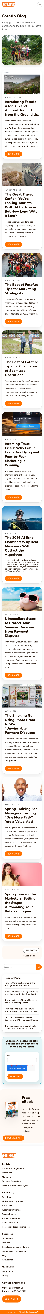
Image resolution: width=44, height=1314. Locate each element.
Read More (13, 154)
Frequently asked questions (14, 1251)
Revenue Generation (11, 1181)
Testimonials (8, 1238)
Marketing (6, 1177)
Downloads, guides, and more (15, 1247)
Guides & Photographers (13, 1168)
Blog (4, 1255)
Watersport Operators (12, 1210)
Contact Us (17, 1288)
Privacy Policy (24, 1312)
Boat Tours (7, 1197)
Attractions (7, 1205)
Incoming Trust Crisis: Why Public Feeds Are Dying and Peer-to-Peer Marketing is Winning (22, 454)
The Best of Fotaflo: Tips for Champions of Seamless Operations (21, 368)
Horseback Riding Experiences (16, 1227)
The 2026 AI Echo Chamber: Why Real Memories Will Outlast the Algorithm (21, 546)
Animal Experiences (11, 1218)
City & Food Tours (10, 1223)
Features (6, 1243)
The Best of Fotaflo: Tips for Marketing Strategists (21, 288)
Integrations (7, 1271)
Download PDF (13, 1138)
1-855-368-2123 (18, 1291)
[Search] (39, 967)
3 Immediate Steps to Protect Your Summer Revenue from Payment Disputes (20, 627)
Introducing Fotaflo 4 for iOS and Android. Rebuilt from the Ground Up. (22, 108)
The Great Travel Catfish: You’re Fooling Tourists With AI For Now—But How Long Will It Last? (21, 205)
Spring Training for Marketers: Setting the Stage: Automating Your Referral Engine (21, 903)
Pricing (5, 1276)
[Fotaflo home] (8, 5)
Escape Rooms (9, 1214)
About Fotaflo (8, 1260)
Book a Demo (12, 1299)
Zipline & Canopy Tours (12, 1201)
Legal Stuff (34, 1312)
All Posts (31, 950)
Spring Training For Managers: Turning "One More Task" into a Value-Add (21, 815)
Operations (7, 1173)
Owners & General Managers (15, 1185)
